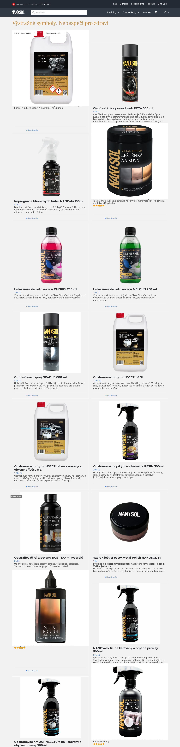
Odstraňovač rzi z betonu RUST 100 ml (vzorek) (48, 557)
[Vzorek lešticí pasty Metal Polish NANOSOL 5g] (129, 523)
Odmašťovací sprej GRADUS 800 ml (40, 377)
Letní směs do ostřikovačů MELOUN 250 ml (125, 289)
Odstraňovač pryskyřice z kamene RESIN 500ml (128, 466)
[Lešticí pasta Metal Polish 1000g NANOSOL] (129, 161)
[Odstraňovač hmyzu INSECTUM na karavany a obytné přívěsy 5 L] (50, 431)
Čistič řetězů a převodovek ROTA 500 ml (123, 108)
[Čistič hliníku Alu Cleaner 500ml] (129, 702)
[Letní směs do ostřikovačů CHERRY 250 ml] (50, 254)
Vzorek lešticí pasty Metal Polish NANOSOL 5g (127, 557)
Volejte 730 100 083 (42, 4)
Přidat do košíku (32, 130)
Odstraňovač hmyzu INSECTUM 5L (118, 377)
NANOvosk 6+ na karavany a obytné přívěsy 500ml (125, 649)
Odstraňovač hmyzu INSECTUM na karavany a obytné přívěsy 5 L (48, 468)
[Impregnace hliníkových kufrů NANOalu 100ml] (50, 166)
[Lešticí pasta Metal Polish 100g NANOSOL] (50, 608)
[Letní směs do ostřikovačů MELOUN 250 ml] (129, 254)
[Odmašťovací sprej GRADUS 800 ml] (50, 342)
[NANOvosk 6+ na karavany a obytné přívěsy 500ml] (129, 613)
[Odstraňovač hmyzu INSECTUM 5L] (129, 342)
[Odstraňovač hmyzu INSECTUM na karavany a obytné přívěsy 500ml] (50, 707)
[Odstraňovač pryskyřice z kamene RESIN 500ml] (129, 431)
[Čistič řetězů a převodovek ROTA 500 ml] (129, 73)
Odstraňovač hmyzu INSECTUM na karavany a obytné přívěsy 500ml (48, 743)
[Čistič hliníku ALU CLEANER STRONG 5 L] (50, 68)
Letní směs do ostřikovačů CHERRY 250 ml (45, 289)
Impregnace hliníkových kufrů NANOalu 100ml (49, 201)
